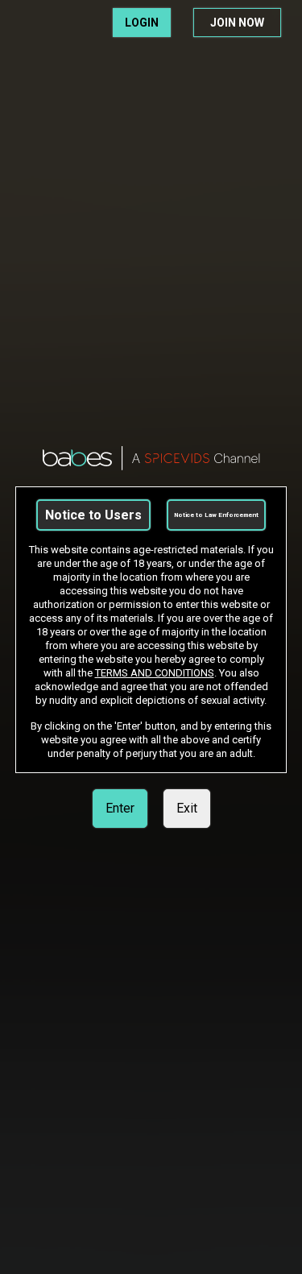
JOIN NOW (237, 22)
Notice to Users (93, 515)
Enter (119, 808)
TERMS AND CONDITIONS (154, 673)
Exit (186, 808)
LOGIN (142, 22)
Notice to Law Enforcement (216, 515)
